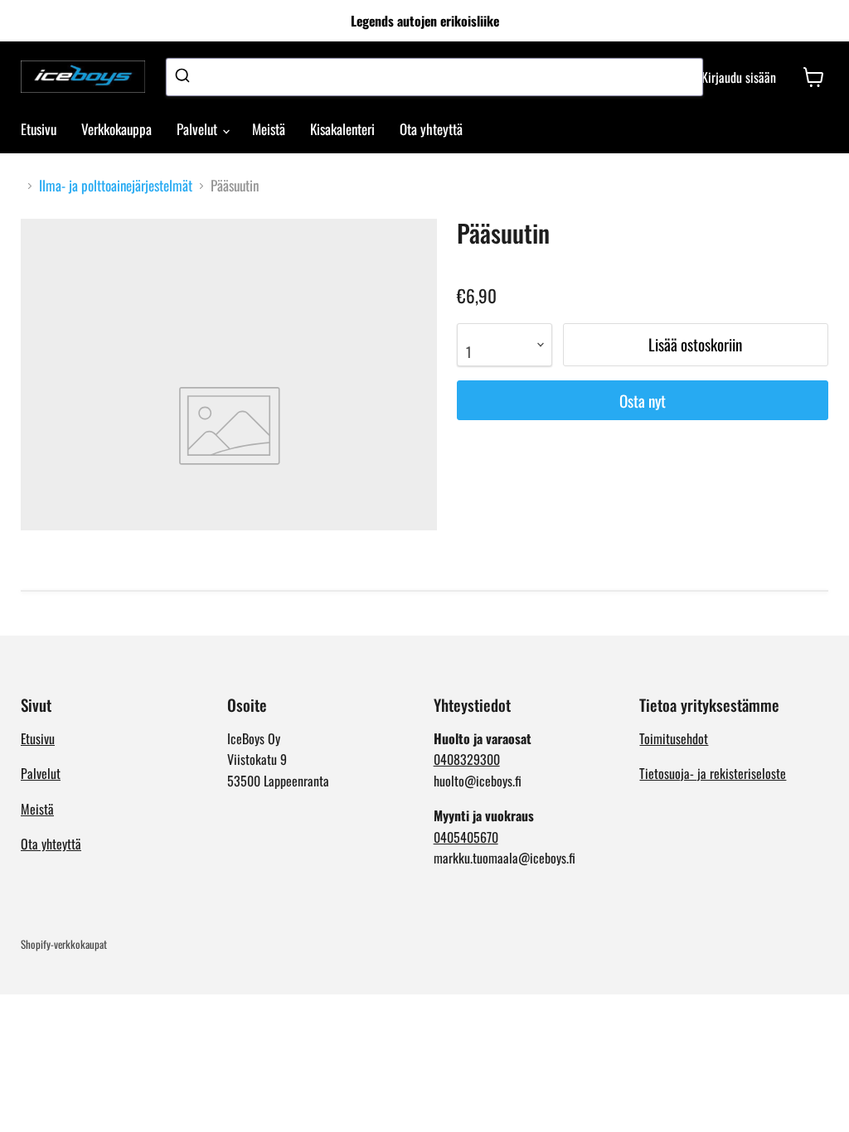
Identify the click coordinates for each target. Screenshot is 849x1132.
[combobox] (434, 77)
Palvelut (199, 129)
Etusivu (38, 129)
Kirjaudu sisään (738, 77)
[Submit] (184, 77)
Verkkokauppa (116, 129)
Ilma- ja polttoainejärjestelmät (115, 185)
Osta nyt (642, 401)
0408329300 (467, 759)
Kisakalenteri (342, 129)
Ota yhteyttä (431, 129)
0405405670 (466, 837)
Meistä (268, 129)
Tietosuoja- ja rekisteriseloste (712, 773)
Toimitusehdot (673, 738)
